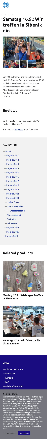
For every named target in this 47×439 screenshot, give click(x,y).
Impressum (10, 373)
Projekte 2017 (12, 181)
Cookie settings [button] (10, 433)
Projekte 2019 (12, 189)
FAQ (7, 382)
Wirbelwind (12, 223)
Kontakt (9, 378)
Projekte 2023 (12, 198)
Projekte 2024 (12, 228)
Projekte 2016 (12, 177)
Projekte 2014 (12, 168)
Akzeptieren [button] (24, 433)
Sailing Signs (13, 202)
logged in (19, 129)
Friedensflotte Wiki (14, 386)
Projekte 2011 (12, 155)
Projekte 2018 (12, 185)
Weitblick (11, 219)
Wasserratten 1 (17, 211)
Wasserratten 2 (14, 215)
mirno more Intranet (14, 369)
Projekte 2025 (12, 232)
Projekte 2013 (12, 164)
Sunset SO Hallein (15, 206)
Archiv (8, 151)
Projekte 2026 (11, 236)
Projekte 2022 (12, 194)
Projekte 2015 (12, 172)
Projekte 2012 (12, 160)
